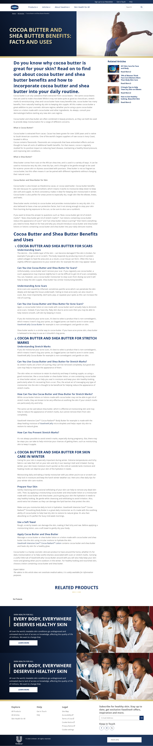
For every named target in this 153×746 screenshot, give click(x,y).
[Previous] (11, 600)
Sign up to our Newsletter (104, 2)
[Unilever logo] (19, 740)
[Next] (141, 600)
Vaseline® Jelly (46, 423)
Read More (126, 72)
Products (32, 7)
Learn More (27, 643)
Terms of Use (67, 719)
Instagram (106, 728)
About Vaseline (61, 7)
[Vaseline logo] (15, 7)
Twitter (112, 728)
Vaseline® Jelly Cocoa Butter (29, 324)
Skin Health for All (82, 7)
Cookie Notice (67, 722)
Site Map (65, 711)
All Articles (15, 715)
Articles (45, 7)
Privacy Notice (67, 726)
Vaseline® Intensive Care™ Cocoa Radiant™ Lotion (39, 543)
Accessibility (67, 715)
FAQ (130, 2)
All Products (16, 711)
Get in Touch (121, 2)
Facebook (101, 728)
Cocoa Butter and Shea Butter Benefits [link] (37, 13)
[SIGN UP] (141, 717)
